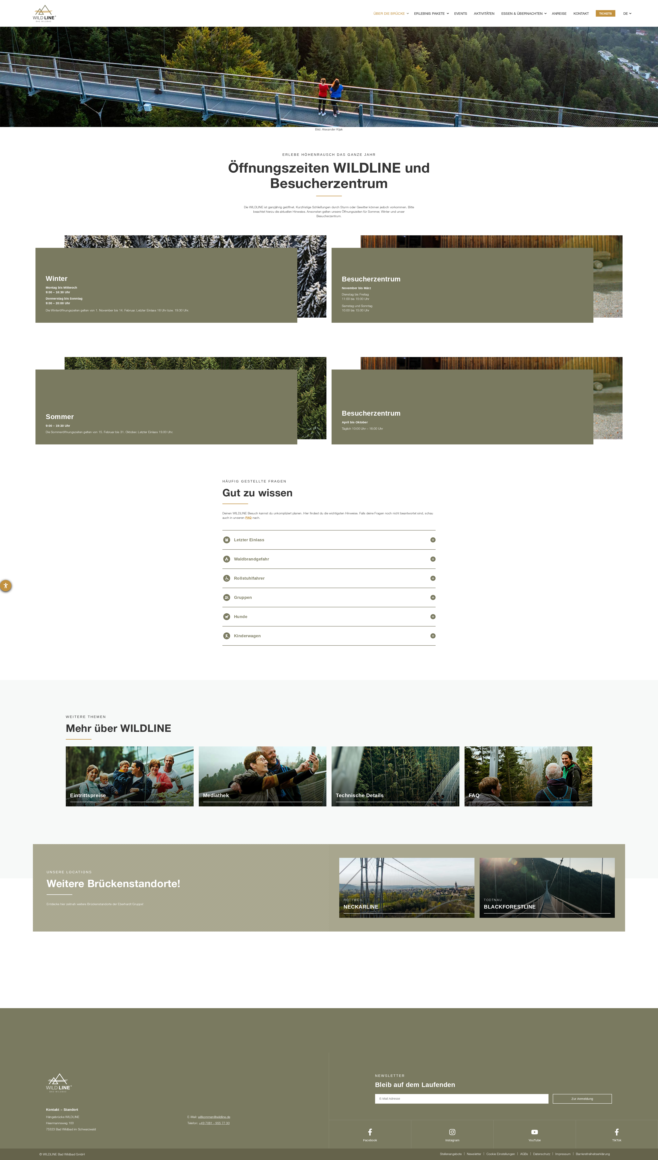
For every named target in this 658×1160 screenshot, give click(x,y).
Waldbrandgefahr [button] (251, 559)
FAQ (248, 517)
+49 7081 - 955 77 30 (214, 1123)
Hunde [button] (240, 616)
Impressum (563, 1154)
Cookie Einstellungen (500, 1154)
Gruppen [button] (243, 597)
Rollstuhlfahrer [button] (249, 578)
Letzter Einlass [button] (249, 539)
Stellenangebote (451, 1154)
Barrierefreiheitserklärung (593, 1154)
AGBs (524, 1154)
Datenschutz (541, 1154)
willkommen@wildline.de (214, 1117)
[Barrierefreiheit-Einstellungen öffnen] (5, 585)
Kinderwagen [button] (247, 635)
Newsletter (474, 1154)
